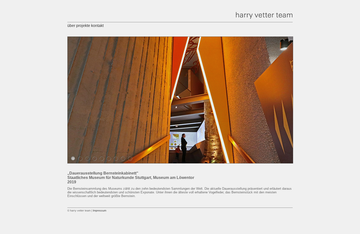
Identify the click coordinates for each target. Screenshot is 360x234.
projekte (83, 25)
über (71, 25)
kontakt (97, 25)
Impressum (99, 210)
